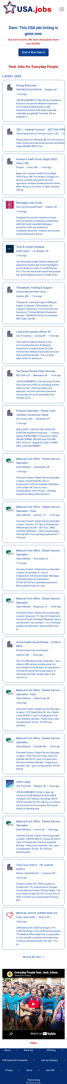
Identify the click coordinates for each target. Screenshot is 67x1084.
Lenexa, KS (39, 829)
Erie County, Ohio (24, 419)
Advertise (28, 1050)
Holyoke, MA (22, 296)
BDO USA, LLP (23, 375)
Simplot (20, 167)
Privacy (9, 1070)
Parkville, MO (40, 746)
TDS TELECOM (23, 786)
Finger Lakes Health (25, 917)
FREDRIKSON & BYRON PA (29, 89)
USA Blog (51, 1050)
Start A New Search (33, 52)
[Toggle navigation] (62, 9)
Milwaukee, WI (40, 375)
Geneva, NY (44, 917)
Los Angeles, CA (40, 251)
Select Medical (23, 467)
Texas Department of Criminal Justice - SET (37, 133)
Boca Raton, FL (41, 558)
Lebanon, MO (22, 655)
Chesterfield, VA (42, 467)
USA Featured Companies (15, 1060)
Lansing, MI (39, 336)
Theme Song (33, 1080)
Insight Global (22, 251)
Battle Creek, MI (41, 698)
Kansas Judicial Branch (27, 873)
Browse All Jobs (32, 956)
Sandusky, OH (42, 419)
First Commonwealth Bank (29, 207)
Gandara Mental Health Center (31, 291)
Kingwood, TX (40, 606)
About (7, 1050)
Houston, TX (40, 515)
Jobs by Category (49, 1060)
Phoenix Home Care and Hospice (32, 650)
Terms (29, 1070)
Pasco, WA (32, 167)
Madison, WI (51, 89)
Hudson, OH (51, 207)
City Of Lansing (23, 336)
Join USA (50, 1070)
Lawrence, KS (48, 873)
